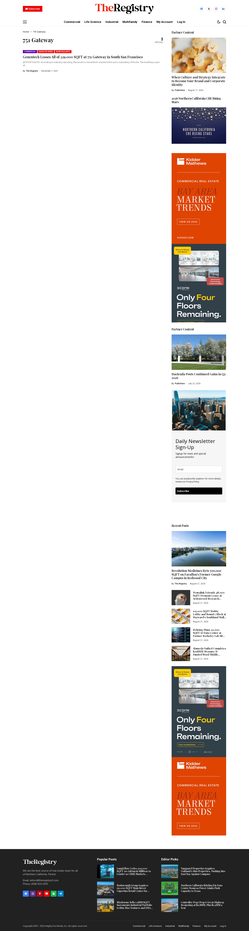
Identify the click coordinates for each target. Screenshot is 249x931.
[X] (209, 9)
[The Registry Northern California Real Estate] (124, 8)
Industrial (170, 926)
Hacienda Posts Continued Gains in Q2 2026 (199, 376)
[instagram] (216, 9)
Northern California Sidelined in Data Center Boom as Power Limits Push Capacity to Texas (201, 888)
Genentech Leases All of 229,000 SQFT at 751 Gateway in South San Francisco (83, 57)
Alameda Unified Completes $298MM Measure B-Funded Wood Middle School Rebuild (209, 653)
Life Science (155, 926)
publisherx (180, 90)
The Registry (32, 71)
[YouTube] (47, 894)
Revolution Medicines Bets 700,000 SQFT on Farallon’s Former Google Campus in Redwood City (196, 574)
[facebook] (201, 9)
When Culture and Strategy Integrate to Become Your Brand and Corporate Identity (198, 81)
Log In (223, 926)
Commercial (139, 926)
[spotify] (54, 894)
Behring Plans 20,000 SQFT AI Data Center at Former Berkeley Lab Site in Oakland (208, 634)
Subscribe (183, 491)
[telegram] (61, 894)
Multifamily (183, 926)
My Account (210, 926)
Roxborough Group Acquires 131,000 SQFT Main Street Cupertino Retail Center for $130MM (132, 889)
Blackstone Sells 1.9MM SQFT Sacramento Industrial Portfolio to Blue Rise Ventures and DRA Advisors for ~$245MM (134, 906)
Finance (197, 926)
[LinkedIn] (223, 9)
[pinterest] (40, 894)
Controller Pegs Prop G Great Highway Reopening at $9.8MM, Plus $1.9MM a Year (202, 905)
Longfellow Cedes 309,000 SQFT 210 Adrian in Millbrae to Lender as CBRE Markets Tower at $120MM (134, 873)
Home (26, 31)
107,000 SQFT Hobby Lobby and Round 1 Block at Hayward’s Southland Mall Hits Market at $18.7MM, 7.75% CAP (209, 617)
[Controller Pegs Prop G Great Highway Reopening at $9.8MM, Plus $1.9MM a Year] (169, 905)
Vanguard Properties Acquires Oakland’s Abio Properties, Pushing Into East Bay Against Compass (203, 871)
